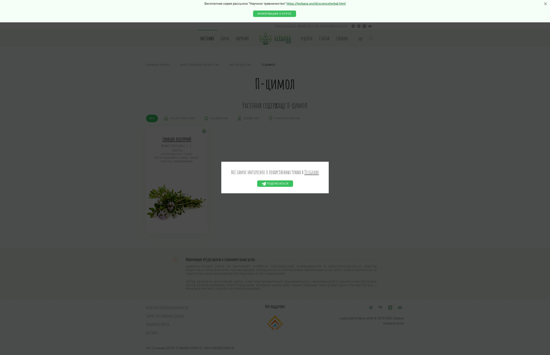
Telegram (311, 172)
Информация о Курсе (275, 13)
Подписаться (277, 183)
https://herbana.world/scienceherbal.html (316, 4)
